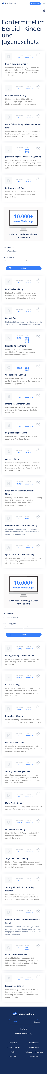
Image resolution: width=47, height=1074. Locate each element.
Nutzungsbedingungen (34, 1052)
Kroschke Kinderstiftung (15, 346)
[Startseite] (9, 3)
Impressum (34, 1056)
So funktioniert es (13, 1047)
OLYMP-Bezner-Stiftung (15, 829)
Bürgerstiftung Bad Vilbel (16, 432)
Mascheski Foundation (15, 742)
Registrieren (35, 3)
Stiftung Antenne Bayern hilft (17, 771)
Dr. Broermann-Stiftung (15, 188)
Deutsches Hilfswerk (14, 716)
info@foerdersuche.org (23, 1034)
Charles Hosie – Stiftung (15, 375)
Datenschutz (34, 1047)
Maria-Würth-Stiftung (14, 803)
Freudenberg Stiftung (14, 986)
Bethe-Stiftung (11, 318)
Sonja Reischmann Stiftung (16, 858)
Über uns (13, 1056)
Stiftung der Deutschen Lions (17, 404)
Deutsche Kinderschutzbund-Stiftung (21, 525)
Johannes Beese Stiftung (15, 95)
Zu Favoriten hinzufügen (38, 55)
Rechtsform (9, 247)
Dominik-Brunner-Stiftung (16, 64)
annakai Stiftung (12, 459)
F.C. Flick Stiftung (12, 684)
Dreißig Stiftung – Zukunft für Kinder (20, 655)
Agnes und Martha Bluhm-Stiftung (19, 554)
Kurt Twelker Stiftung (14, 289)
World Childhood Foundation (17, 954)
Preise (13, 1052)
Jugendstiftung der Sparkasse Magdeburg (23, 156)
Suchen (23, 268)
